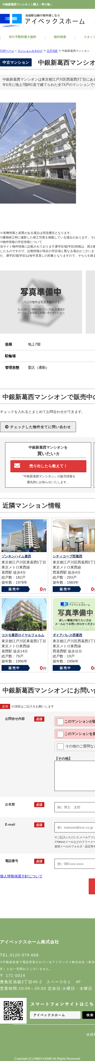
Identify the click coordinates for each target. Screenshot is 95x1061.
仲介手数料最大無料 (22, 37)
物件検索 (60, 37)
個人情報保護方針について (21, 876)
